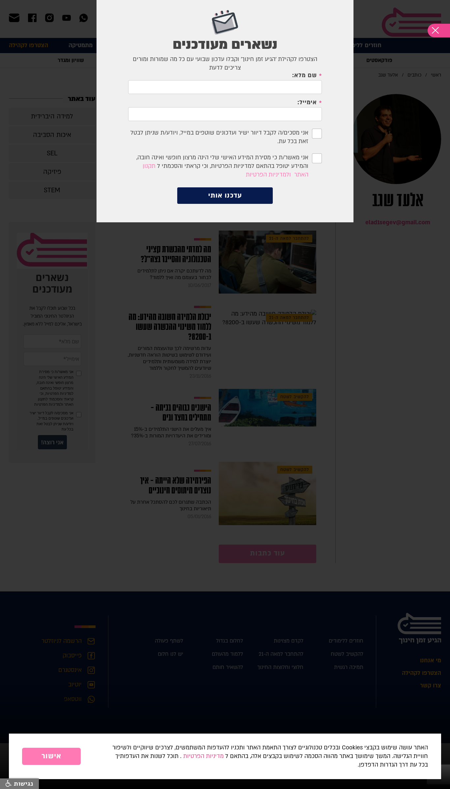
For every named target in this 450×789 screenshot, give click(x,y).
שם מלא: (304, 75)
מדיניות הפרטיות (203, 756)
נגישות (22, 783)
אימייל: (307, 102)
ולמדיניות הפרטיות (268, 174)
